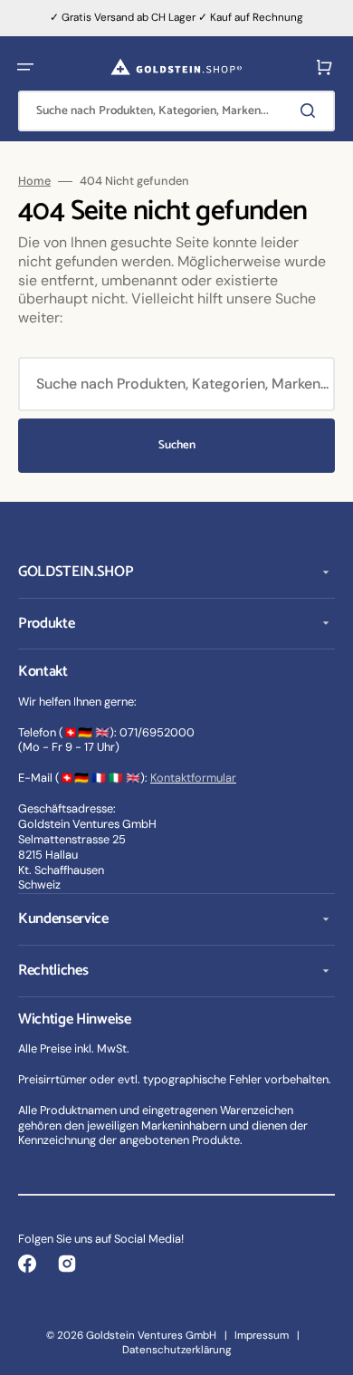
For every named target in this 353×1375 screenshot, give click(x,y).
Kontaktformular (193, 777)
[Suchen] (311, 110)
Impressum (261, 1335)
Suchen (177, 445)
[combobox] (176, 111)
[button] (25, 67)
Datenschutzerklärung (177, 1349)
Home (34, 181)
